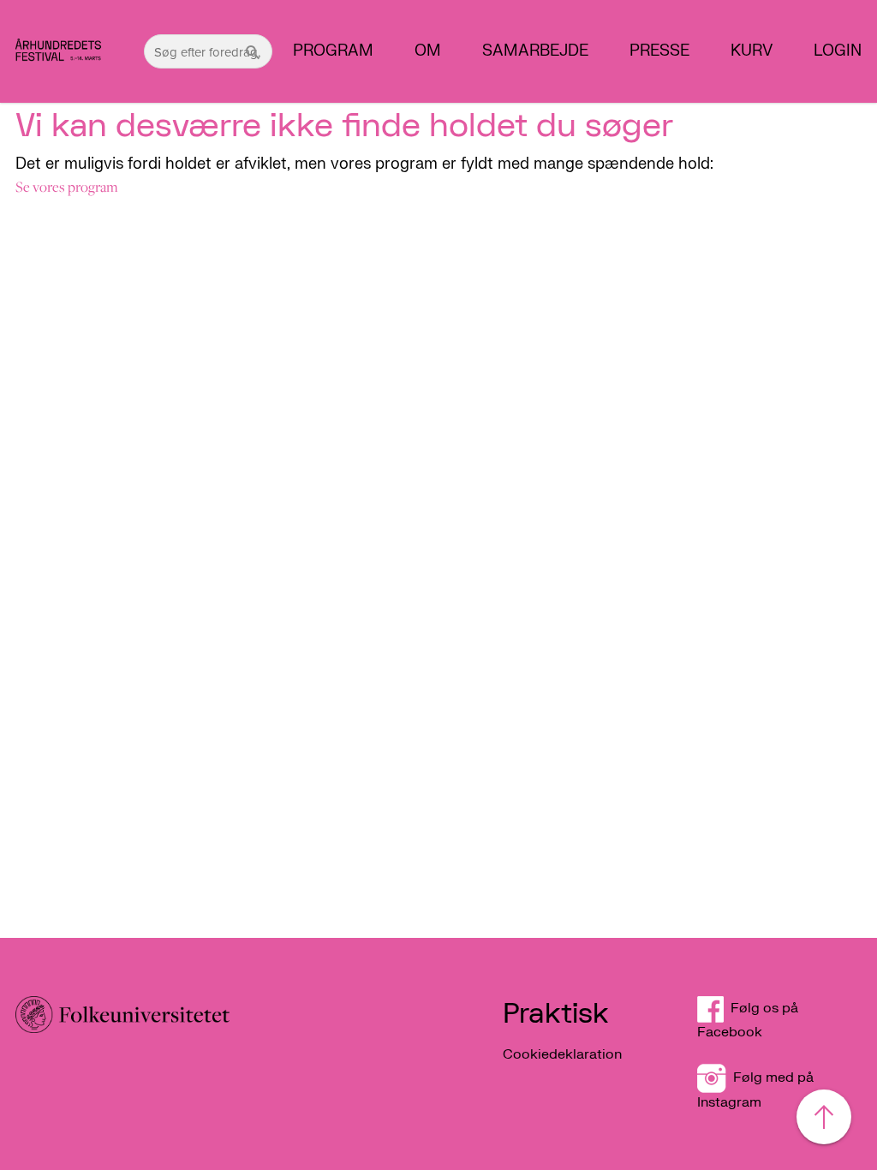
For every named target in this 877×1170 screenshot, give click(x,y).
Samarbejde (535, 51)
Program (333, 51)
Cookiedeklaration (562, 1054)
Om (428, 51)
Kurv (752, 51)
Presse (659, 51)
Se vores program (66, 186)
